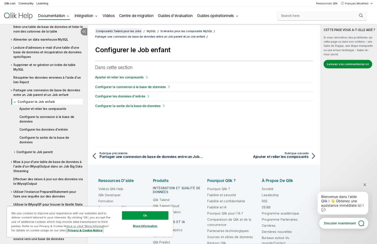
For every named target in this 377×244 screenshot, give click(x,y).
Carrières (269, 225)
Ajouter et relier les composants (42, 109)
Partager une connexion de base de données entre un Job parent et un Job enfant (46, 92)
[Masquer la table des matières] (84, 31)
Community (26, 3)
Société (267, 189)
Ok (145, 215)
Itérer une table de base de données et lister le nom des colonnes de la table (48, 29)
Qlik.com (9, 3)
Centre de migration (136, 15)
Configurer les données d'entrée (43, 129)
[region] (90, 221)
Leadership (270, 195)
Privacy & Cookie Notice (85, 230)
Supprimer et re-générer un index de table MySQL (44, 67)
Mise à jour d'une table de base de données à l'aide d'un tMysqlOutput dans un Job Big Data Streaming (47, 166)
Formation (105, 201)
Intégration (83, 15)
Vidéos (109, 15)
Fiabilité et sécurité (221, 195)
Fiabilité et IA (216, 207)
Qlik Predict (161, 242)
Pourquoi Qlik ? (218, 189)
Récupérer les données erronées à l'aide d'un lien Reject (47, 80)
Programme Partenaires (280, 219)
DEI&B (266, 207)
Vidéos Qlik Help (110, 189)
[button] (361, 15)
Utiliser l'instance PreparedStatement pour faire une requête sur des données (44, 194)
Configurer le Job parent (34, 152)
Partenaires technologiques (228, 231)
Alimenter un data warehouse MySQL (40, 39)
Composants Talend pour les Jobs (118, 31)
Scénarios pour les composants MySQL (186, 31)
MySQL (151, 31)
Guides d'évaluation (175, 15)
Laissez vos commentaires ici (348, 64)
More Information (145, 226)
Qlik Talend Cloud (166, 206)
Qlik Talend (161, 200)
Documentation (51, 15)
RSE (264, 201)
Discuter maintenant (340, 223)
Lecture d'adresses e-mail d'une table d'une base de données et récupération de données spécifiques (47, 52)
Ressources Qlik (326, 3)
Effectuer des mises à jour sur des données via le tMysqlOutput (48, 181)
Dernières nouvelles (277, 232)
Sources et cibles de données (230, 237)
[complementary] (349, 134)
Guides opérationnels (215, 15)
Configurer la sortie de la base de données (44, 140)
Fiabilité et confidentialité (226, 201)
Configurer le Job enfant (36, 102)
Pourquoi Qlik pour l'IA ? (225, 213)
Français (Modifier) (357, 3)
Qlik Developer (109, 195)
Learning (42, 3)
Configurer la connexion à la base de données (46, 119)
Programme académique (280, 213)
